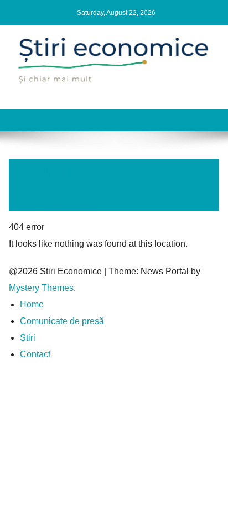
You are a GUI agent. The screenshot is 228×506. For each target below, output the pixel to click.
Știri (27, 337)
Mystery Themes (41, 288)
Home (32, 304)
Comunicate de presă (62, 321)
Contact (35, 354)
